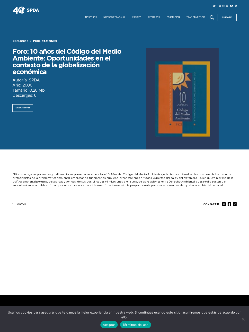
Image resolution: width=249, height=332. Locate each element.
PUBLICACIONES (45, 41)
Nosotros (91, 17)
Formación (173, 17)
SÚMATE (227, 17)
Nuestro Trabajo (114, 17)
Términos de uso (136, 325)
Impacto (136, 17)
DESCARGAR (23, 108)
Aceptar (109, 325)
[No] (242, 319)
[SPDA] (39, 13)
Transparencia (196, 17)
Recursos (154, 17)
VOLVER (21, 204)
